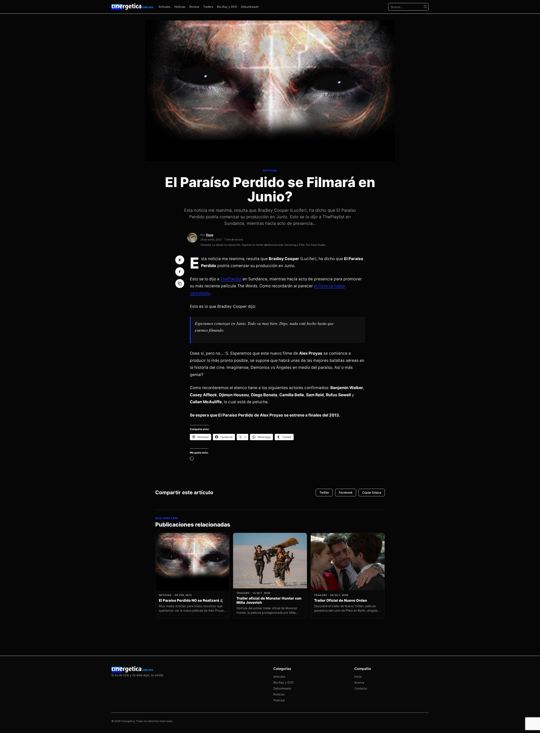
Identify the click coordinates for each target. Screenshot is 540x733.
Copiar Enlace (371, 492)
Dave (209, 235)
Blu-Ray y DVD (227, 6)
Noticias (180, 6)
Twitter (324, 492)
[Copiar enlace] (179, 283)
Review (194, 6)
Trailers (208, 6)
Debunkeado (250, 6)
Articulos (164, 6)
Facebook (345, 492)
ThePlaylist (231, 279)
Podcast (279, 700)
